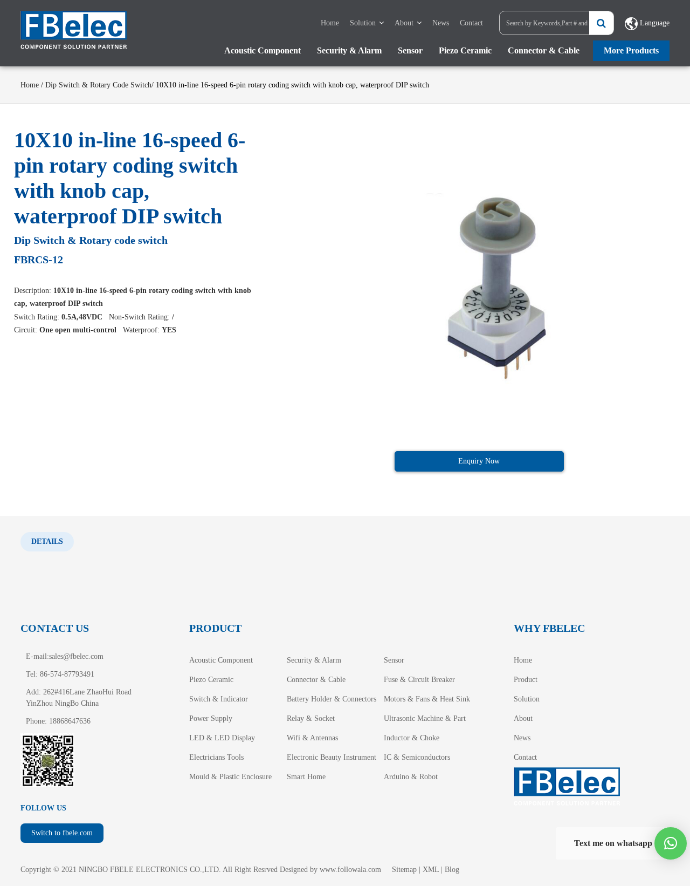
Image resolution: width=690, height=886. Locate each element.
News (440, 23)
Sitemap (404, 869)
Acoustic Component (262, 50)
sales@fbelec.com (76, 656)
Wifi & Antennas (312, 738)
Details (47, 541)
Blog (452, 869)
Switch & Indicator (218, 699)
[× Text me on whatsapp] (670, 843)
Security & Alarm (349, 50)
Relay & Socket (311, 718)
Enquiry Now (479, 461)
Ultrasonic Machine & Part (425, 718)
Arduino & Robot (411, 777)
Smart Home (306, 777)
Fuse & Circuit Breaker (419, 680)
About (404, 23)
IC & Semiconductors (417, 757)
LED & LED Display (222, 738)
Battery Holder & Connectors (331, 699)
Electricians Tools (216, 757)
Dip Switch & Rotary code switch (98, 85)
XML (431, 869)
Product (525, 680)
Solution (363, 23)
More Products (631, 50)
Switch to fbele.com (62, 833)
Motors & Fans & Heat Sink (427, 699)
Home (330, 23)
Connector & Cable (543, 50)
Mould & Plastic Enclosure (230, 777)
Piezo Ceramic (465, 50)
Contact (471, 23)
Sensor (410, 50)
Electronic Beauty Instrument (331, 757)
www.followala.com (350, 869)
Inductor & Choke (411, 738)
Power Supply (210, 718)
